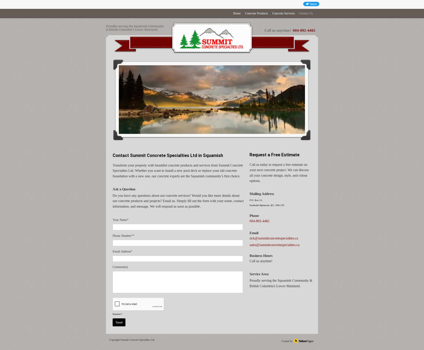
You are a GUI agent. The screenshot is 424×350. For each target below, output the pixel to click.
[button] (212, 100)
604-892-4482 (304, 30)
